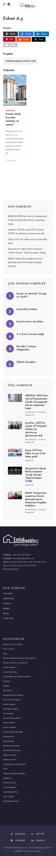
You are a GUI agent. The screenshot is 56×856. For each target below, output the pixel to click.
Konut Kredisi (9, 723)
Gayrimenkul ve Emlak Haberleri (16, 676)
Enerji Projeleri (9, 667)
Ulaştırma (7, 778)
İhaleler (6, 686)
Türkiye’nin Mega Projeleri (14, 773)
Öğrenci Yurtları (9, 755)
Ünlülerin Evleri (9, 783)
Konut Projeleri (9, 727)
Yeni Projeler (8, 796)
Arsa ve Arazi (8, 649)
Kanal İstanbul (9, 704)
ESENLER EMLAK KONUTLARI (21, 61)
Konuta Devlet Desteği (13, 732)
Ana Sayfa (8, 593)
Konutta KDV (8, 736)
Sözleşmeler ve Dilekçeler (14, 764)
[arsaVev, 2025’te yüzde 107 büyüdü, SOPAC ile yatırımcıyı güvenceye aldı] (15, 425)
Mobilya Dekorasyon (12, 750)
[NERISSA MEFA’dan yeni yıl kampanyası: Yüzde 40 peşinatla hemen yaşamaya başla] (15, 398)
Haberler (10, 110)
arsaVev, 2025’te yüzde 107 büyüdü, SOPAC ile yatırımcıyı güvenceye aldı (36, 429)
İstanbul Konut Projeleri (13, 695)
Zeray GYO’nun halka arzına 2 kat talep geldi (35, 453)
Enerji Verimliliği (10, 672)
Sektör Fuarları (9, 759)
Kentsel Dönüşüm (11, 709)
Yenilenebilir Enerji (11, 801)
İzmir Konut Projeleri (12, 700)
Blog (5, 653)
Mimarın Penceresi (11, 746)
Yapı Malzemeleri (10, 792)
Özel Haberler (20, 385)
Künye (6, 613)
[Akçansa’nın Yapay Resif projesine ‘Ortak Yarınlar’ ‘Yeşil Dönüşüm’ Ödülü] (15, 471)
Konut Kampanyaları (12, 718)
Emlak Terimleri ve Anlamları (15, 663)
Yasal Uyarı (8, 618)
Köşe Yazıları (8, 741)
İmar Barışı (7, 690)
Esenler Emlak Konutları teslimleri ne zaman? (13, 119)
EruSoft (18, 851)
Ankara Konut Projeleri (12, 644)
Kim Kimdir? (8, 713)
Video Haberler (9, 787)
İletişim (6, 608)
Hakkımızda (8, 598)
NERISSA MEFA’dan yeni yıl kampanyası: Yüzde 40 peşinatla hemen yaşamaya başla (27, 220)
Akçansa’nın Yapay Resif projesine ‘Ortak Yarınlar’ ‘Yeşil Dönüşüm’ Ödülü (35, 474)
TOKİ (5, 769)
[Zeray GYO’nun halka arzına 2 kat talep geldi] (15, 453)
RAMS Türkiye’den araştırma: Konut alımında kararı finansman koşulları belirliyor (25, 262)
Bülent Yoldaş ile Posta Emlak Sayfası (19, 658)
